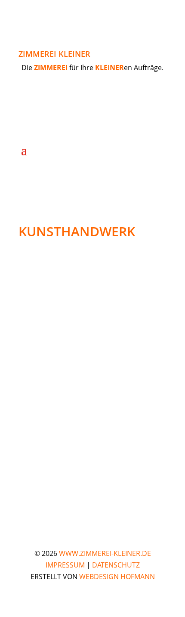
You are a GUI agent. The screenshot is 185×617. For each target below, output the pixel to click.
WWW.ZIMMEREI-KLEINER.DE (105, 553)
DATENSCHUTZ (116, 565)
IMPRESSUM (65, 565)
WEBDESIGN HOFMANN (117, 576)
